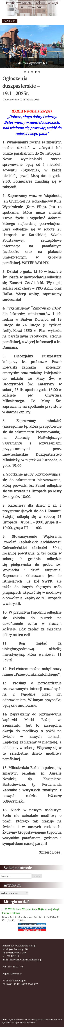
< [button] (4, 46)
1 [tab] (25, 72)
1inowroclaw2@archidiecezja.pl (25, 959)
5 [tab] (39, 72)
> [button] (60, 46)
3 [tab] (32, 72)
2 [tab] (28, 72)
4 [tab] (36, 72)
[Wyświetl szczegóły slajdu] (32, 46)
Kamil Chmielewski (27, 1022)
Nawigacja (9, 21)
